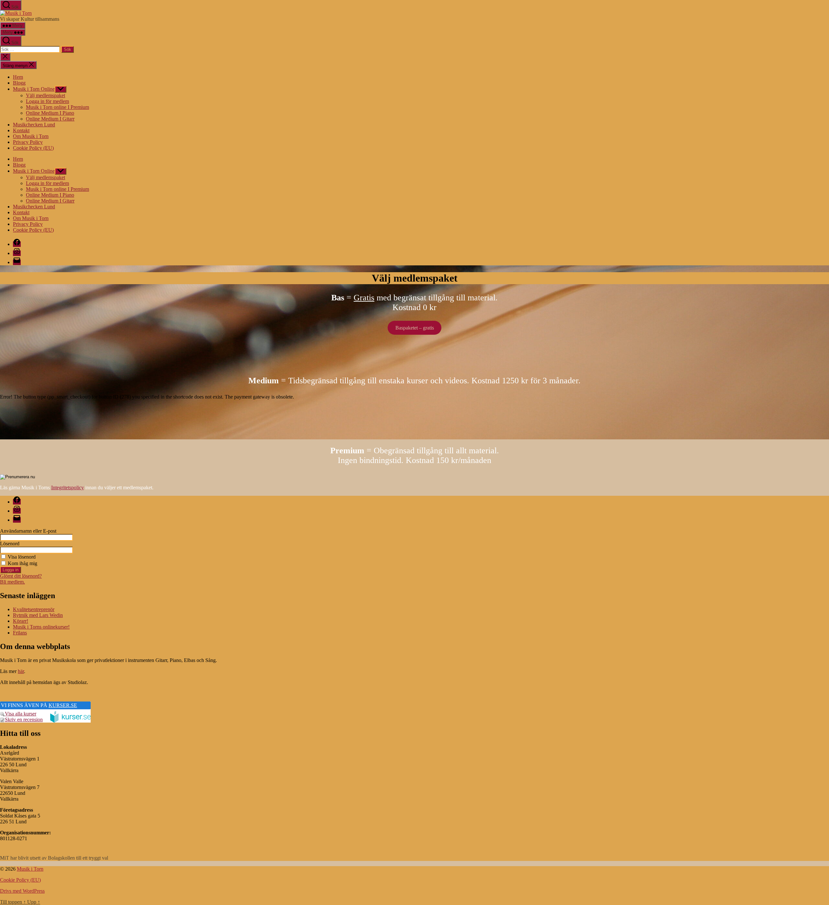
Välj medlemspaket (45, 95)
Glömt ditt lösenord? (21, 576)
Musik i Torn (30, 869)
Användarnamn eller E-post (28, 531)
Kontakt (21, 130)
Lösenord (9, 543)
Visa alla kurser (20, 713)
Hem (18, 77)
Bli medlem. (12, 582)
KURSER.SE (63, 705)
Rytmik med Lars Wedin (38, 615)
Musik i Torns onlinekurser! (41, 627)
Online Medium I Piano (50, 113)
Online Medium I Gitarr (50, 119)
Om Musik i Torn (31, 136)
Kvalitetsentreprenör (33, 609)
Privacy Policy (28, 142)
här (21, 671)
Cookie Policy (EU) (33, 148)
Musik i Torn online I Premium (57, 107)
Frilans (20, 632)
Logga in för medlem (47, 101)
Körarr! (20, 621)
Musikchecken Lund (34, 124)
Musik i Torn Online (34, 89)
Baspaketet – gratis (414, 328)
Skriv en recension (24, 719)
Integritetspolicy (67, 487)
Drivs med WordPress (22, 891)
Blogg (19, 83)
